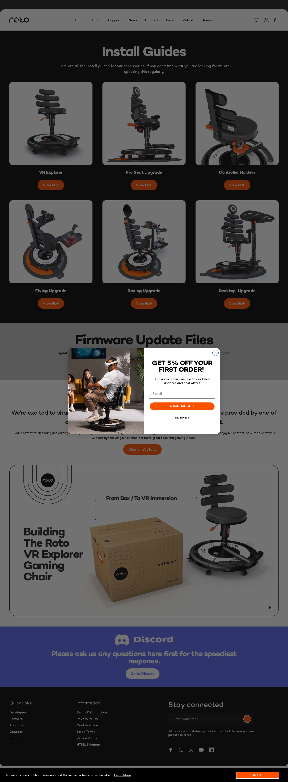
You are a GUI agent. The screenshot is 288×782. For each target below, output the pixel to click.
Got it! (257, 775)
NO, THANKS (182, 418)
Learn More (122, 775)
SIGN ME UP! (182, 406)
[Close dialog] (215, 353)
